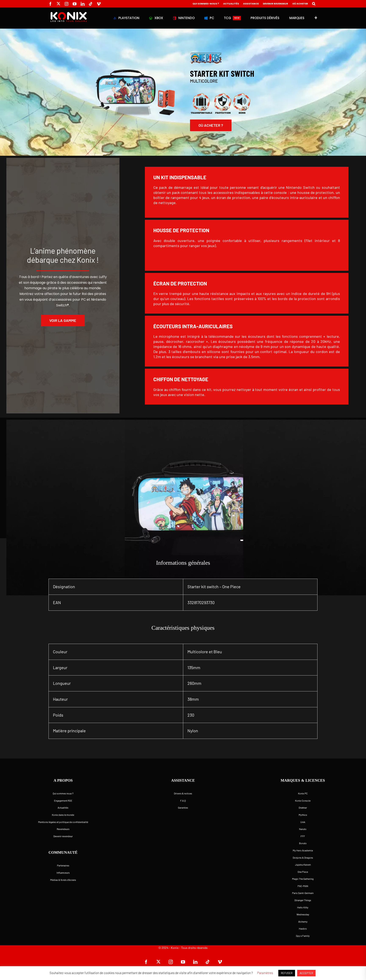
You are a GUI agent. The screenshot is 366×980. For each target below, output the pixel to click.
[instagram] (66, 4)
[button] (313, 4)
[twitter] (58, 4)
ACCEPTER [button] (306, 973)
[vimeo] (99, 4)
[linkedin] (83, 4)
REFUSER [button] (287, 973)
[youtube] (74, 4)
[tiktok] (91, 4)
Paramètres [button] (265, 973)
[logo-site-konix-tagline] (69, 13)
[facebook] (50, 4)
